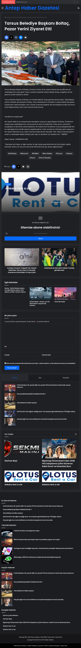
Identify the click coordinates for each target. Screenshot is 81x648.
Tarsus (59, 153)
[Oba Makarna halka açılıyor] (10, 405)
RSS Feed (31, 637)
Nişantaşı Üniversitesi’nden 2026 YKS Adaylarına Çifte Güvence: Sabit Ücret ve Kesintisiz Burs (58, 463)
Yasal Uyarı (64, 645)
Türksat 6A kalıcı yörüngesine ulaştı (27, 531)
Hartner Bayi (11, 460)
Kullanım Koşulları (54, 645)
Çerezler (40, 645)
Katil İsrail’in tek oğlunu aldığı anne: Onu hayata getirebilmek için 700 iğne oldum (46, 412)
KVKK (46, 645)
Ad (6, 346)
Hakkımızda (17, 645)
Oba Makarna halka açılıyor (27, 403)
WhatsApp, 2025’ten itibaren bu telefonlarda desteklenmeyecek (37, 557)
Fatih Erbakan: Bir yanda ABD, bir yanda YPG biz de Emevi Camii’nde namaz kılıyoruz (44, 573)
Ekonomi (24, 153)
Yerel (33, 158)
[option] (40, 192)
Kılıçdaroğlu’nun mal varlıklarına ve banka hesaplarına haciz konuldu (42, 419)
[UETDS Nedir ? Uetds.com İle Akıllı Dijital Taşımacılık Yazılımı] (41, 293)
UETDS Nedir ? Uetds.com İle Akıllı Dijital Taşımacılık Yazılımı (40, 303)
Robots (37, 637)
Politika (36, 153)
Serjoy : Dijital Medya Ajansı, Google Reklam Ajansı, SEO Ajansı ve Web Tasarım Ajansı (15, 290)
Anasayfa (9, 17)
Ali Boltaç (12, 153)
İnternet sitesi (46, 355)
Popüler (15, 378)
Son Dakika (47, 153)
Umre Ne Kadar (59, 302)
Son (40, 378)
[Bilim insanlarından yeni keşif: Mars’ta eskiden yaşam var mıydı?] (6, 542)
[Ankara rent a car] (40, 192)
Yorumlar (66, 378)
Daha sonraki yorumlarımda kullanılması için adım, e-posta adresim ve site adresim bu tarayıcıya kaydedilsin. (41, 363)
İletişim (24, 645)
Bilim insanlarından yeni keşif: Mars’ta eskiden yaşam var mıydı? (37, 540)
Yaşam (69, 153)
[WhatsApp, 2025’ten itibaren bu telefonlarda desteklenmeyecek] (6, 560)
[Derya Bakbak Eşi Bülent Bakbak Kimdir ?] (10, 396)
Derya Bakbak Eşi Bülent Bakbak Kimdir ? (31, 394)
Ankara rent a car (21, 2)
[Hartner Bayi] (22, 448)
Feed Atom (51, 637)
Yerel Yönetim (45, 158)
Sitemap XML (23, 637)
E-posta (7, 355)
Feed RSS (44, 637)
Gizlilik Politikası (32, 645)
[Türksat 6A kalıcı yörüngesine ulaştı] (6, 533)
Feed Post (59, 637)
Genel (8, 184)
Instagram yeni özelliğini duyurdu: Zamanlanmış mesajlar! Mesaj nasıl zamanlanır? (43, 548)
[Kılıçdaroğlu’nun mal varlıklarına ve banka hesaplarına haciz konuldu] (10, 421)
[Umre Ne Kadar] (65, 293)
